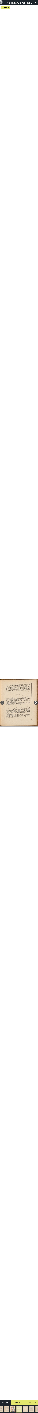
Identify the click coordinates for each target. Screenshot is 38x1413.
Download (19, 1402)
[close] (35, 2)
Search (6, 7)
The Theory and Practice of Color (19, 2)
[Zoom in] (30, 1402)
